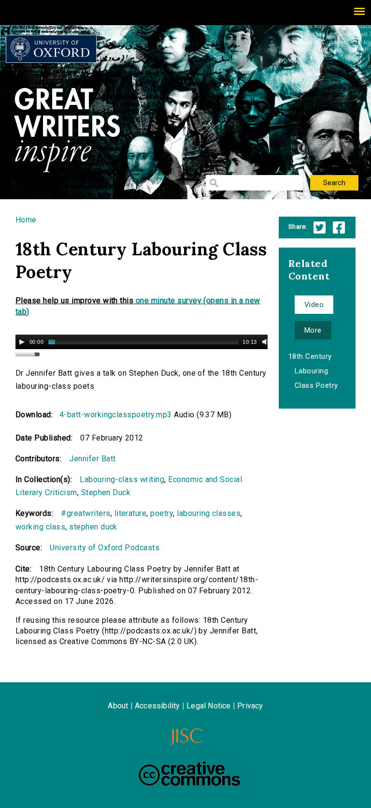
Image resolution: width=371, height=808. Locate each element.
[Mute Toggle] (266, 342)
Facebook (339, 227)
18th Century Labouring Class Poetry (313, 371)
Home (26, 219)
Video (314, 304)
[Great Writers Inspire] (51, 49)
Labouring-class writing (122, 479)
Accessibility (157, 705)
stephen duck (93, 526)
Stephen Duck (106, 492)
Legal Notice (208, 705)
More (313, 330)
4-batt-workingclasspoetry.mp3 (115, 414)
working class (40, 526)
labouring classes (209, 513)
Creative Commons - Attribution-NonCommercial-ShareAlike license (189, 774)
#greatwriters (85, 513)
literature (130, 513)
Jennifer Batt (92, 458)
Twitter (320, 227)
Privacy (250, 705)
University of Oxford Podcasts (104, 547)
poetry (161, 513)
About (118, 705)
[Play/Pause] (22, 342)
